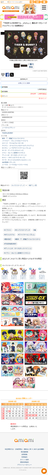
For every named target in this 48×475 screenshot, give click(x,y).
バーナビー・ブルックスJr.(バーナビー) (15, 141)
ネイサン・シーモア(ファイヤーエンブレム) (16, 148)
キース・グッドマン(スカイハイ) (12, 150)
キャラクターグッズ (18, 185)
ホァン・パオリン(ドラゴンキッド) (13, 157)
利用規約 (24, 457)
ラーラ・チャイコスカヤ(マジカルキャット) (16, 160)
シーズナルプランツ (8, 127)
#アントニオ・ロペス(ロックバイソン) (17, 248)
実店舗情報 (24, 452)
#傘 (34, 230)
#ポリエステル (9, 234)
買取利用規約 (24, 462)
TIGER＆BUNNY (7, 133)
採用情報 (24, 454)
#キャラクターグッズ (22, 230)
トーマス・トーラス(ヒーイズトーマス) (15, 164)
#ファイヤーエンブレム (26, 234)
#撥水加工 (7, 239)
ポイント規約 (24, 459)
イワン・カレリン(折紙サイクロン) (13, 153)
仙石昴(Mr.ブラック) (8, 162)
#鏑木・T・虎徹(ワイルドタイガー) (27, 239)
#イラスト (7, 230)
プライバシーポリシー (24, 465)
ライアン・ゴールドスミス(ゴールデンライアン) (17, 145)
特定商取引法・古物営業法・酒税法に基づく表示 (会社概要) (24, 449)
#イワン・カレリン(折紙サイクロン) (17, 253)
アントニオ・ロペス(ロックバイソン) (14, 155)
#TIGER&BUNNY (10, 244)
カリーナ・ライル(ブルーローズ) (12, 143)
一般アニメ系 (32, 185)
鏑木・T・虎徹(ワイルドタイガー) (13, 138)
